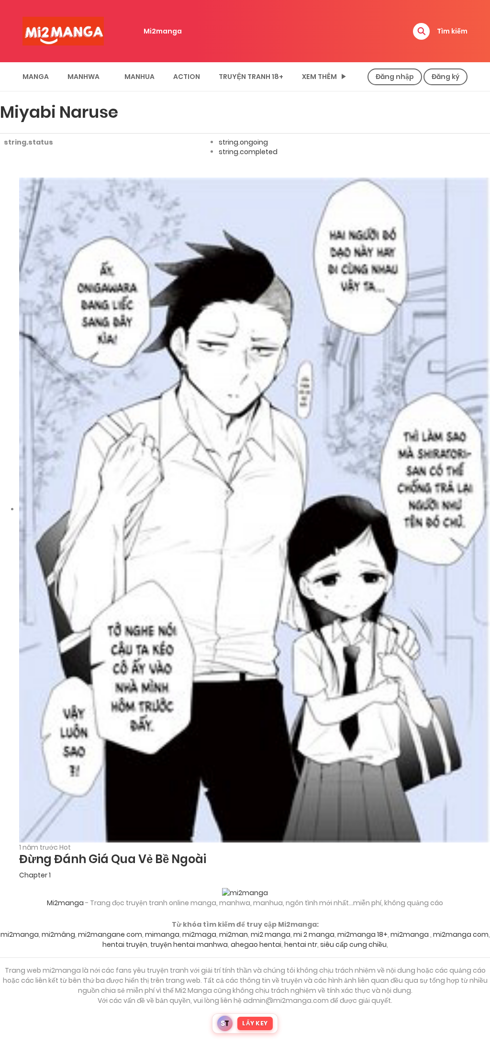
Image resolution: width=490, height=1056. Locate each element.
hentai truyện (124, 944)
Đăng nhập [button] (395, 76)
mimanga (162, 934)
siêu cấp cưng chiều (353, 944)
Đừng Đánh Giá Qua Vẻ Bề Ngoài (112, 859)
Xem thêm (319, 76)
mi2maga (199, 934)
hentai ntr (300, 944)
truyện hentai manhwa (189, 944)
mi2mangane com (110, 934)
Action (186, 76)
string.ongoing (243, 142)
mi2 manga (270, 934)
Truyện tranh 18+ (251, 76)
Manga (35, 76)
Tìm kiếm (452, 31)
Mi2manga (163, 31)
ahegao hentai (256, 944)
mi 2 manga (313, 934)
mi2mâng (58, 934)
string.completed (248, 152)
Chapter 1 (35, 875)
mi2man (233, 934)
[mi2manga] (63, 30)
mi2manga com (461, 934)
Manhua (139, 76)
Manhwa (83, 76)
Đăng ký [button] (445, 76)
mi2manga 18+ (362, 934)
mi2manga (19, 934)
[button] (421, 31)
